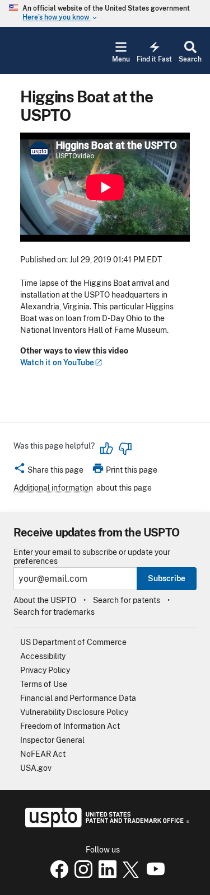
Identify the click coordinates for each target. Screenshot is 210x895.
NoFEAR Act (43, 754)
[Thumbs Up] (107, 448)
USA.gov (36, 768)
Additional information (53, 487)
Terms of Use (43, 684)
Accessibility (43, 656)
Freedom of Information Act (70, 726)
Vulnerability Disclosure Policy (74, 712)
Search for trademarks (54, 611)
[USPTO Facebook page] (57, 875)
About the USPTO (44, 600)
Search (190, 59)
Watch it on (57, 362)
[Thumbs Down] (125, 448)
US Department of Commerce (73, 642)
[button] (48, 471)
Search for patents (126, 600)
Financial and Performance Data (78, 698)
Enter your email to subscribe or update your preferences (91, 556)
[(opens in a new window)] (81, 875)
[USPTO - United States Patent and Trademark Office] (105, 824)
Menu (121, 59)
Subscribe (166, 578)
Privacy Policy (45, 670)
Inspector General (52, 740)
